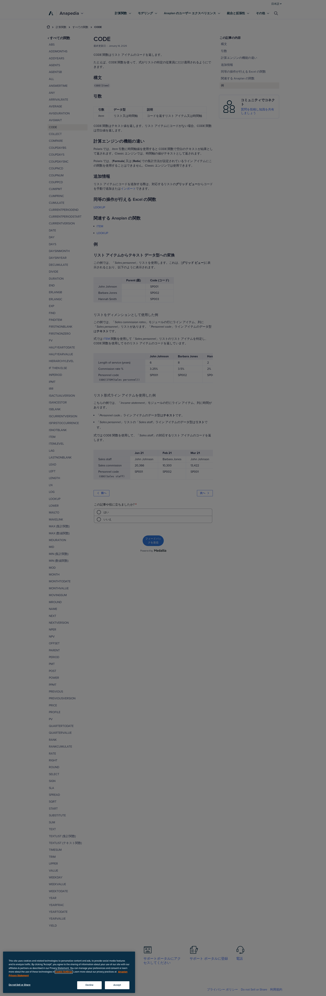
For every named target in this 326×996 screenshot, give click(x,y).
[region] (69, 972)
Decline (89, 985)
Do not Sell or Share (20, 984)
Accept (117, 985)
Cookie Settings (63, 971)
